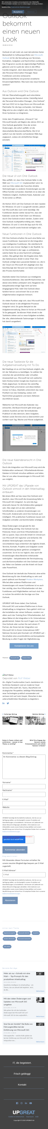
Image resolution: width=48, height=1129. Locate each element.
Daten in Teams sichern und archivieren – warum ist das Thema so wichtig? (12, 742)
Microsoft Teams (24, 938)
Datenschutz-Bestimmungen (20, 7)
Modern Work (26, 658)
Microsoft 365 (17, 183)
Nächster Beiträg (38, 714)
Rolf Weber (24, 678)
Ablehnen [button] (31, 12)
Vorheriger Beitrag (10, 714)
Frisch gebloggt (22, 1073)
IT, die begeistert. (22, 1062)
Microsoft (38, 55)
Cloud (36, 933)
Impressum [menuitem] (30, 1117)
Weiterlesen (40, 991)
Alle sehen (7, 946)
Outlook (6, 58)
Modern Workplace (34, 580)
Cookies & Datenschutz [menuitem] (16, 1117)
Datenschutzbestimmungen (11, 831)
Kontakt (22, 1084)
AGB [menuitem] (36, 1117)
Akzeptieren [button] (18, 12)
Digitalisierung (9, 933)
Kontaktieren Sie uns (24, 646)
